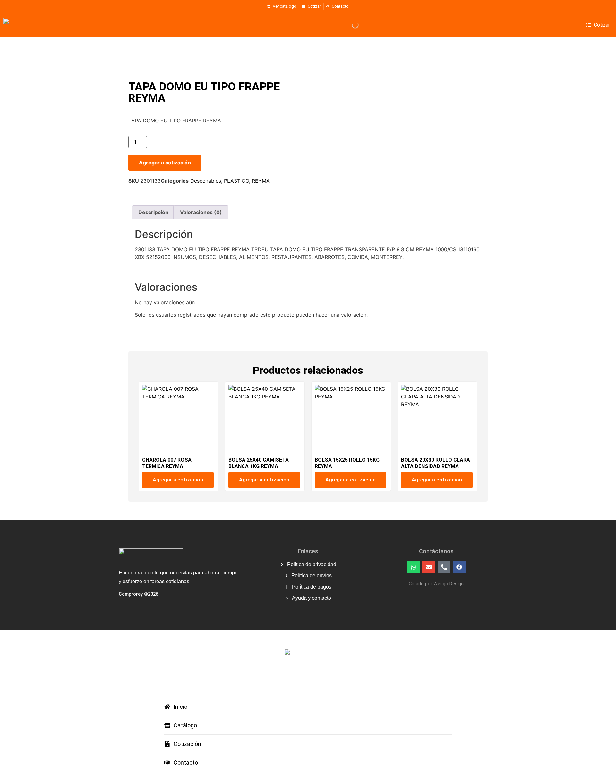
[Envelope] (428, 567)
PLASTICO (236, 181)
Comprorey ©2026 (138, 594)
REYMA (261, 181)
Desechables (205, 181)
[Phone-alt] (444, 567)
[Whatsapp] (413, 567)
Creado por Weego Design (436, 584)
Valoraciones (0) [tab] (201, 212)
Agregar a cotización (165, 162)
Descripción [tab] (153, 212)
